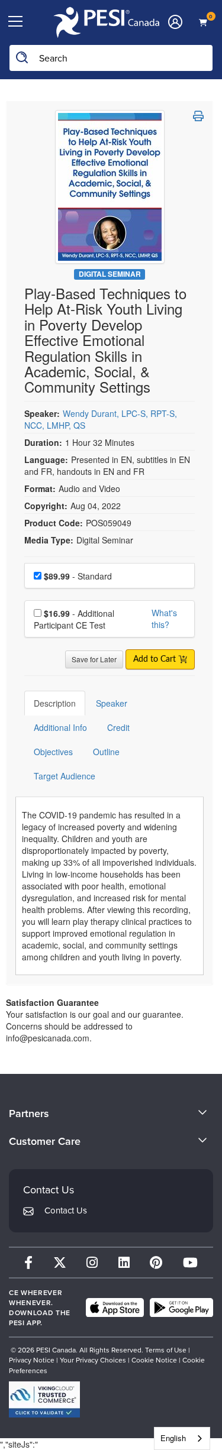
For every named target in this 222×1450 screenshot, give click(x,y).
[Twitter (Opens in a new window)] (59, 1262)
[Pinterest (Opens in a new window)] (156, 1262)
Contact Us (65, 1210)
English (173, 1437)
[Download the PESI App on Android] (181, 1307)
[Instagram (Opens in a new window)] (92, 1262)
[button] (198, 116)
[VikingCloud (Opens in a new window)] (44, 1399)
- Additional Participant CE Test (74, 619)
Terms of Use (165, 1350)
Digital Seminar (110, 274)
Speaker (111, 703)
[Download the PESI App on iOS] (115, 1307)
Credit (118, 727)
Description (55, 703)
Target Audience (64, 776)
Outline (106, 752)
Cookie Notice (154, 1360)
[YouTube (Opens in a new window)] (190, 1262)
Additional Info (60, 727)
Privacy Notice (31, 1360)
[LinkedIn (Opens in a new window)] (124, 1262)
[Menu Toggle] (15, 22)
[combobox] (182, 1438)
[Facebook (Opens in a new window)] (28, 1262)
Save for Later (94, 659)
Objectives (53, 752)
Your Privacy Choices (93, 1360)
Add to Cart (155, 659)
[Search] (22, 58)
